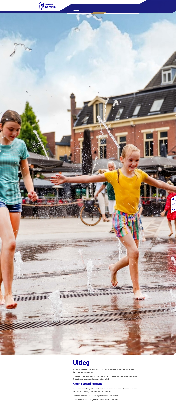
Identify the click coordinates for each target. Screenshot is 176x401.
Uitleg (100, 10)
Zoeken (76, 10)
